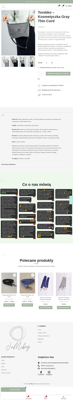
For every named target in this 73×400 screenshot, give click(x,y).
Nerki (2, 366)
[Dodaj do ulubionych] (39, 79)
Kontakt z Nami (42, 332)
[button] (45, 307)
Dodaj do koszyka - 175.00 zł (58, 73)
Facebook (41, 374)
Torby (2, 360)
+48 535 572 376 (49, 365)
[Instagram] (49, 372)
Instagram (49, 374)
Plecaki (3, 363)
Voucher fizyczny (6, 373)
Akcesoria (7, 299)
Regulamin (41, 339)
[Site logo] (3, 6)
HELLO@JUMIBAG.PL (49, 368)
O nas (39, 329)
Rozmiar (40, 62)
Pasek (11, 299)
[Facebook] (41, 372)
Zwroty (40, 342)
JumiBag (30, 383)
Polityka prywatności (43, 336)
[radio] (47, 63)
